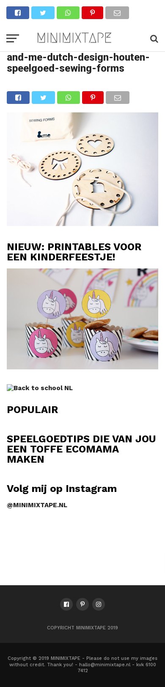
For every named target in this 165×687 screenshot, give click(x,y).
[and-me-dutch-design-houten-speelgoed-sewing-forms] (82, 223)
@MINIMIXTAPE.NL (37, 505)
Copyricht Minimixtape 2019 (82, 628)
